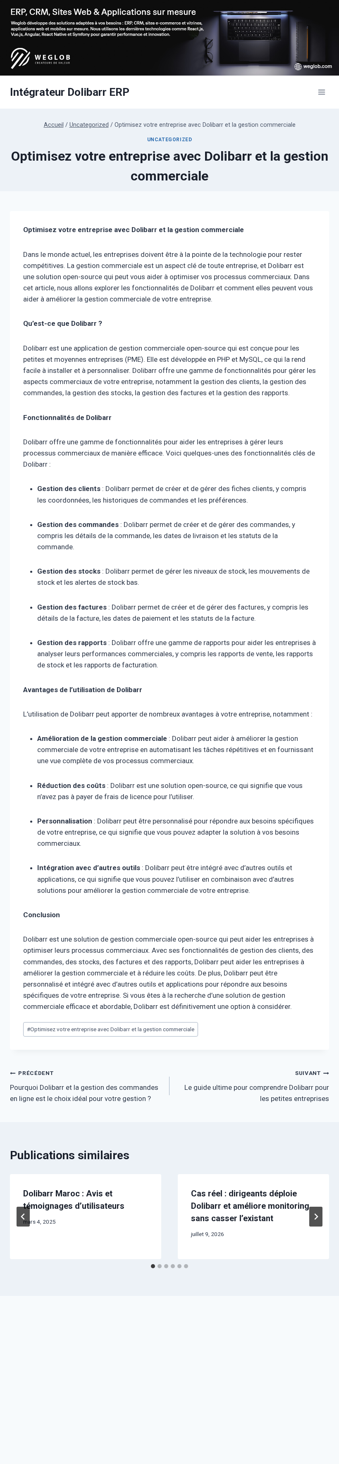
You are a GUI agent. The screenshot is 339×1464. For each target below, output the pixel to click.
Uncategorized (169, 139)
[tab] (153, 1266)
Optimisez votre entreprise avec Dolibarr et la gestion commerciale (110, 1029)
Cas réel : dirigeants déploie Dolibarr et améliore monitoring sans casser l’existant (250, 1206)
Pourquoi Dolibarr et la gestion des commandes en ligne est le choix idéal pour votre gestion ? (84, 1086)
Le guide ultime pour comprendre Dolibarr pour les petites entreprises (256, 1086)
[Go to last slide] (23, 1217)
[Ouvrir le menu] (321, 92)
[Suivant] (315, 1217)
